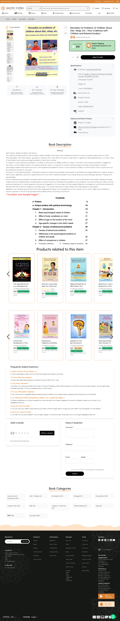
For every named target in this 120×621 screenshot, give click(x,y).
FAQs (67, 544)
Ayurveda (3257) (35, 515)
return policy (48, 388)
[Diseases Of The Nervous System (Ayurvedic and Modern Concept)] (78, 338)
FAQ (117, 1)
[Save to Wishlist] (66, 28)
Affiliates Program (87, 555)
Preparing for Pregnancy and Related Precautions (50, 343)
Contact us (109, 1)
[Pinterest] (105, 540)
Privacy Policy (100, 469)
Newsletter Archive (71, 548)
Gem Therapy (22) (36, 496)
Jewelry (35, 548)
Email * (68, 457)
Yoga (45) (99, 506)
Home (8, 19)
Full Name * (69, 444)
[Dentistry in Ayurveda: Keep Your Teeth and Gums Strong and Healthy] (50, 281)
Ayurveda (22, 19)
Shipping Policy (54, 551)
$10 (78, 46)
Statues (35, 540)
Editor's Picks (69, 567)
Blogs (67, 551)
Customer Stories (70, 563)
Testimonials (69, 559)
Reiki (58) (32, 506)
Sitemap (84, 567)
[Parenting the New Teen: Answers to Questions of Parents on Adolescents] (107, 338)
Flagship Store (103, 557)
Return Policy (53, 544)
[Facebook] (99, 540)
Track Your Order (86, 559)
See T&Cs (20, 93)
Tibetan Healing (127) (80, 506)
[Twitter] (102, 540)
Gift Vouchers (85, 563)
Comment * (70, 427)
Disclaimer (52, 540)
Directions (101, 566)
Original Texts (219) (14, 506)
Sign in (98, 1)
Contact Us (85, 540)
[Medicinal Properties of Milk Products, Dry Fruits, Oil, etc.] (78, 281)
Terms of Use (90, 469)
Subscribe (25, 541)
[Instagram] (108, 540)
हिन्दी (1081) (11, 515)
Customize (85, 544)
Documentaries (70, 555)
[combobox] (64, 8)
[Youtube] (114, 540)
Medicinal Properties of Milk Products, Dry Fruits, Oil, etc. (78, 286)
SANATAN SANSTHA (93, 69)
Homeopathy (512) (57, 496)
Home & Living (37, 559)
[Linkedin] (111, 540)
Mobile (83, 457)
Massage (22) (78, 496)
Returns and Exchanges (87, 127)
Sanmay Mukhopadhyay (22, 288)
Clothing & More (37, 551)
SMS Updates (85, 570)
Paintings (36, 555)
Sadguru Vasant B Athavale (94, 74)
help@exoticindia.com (17, 403)
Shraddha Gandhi (92, 76)
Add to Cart (98, 57)
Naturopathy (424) (102, 496)
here (58, 409)
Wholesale (84, 551)
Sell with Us (85, 548)
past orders (74, 409)
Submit (74, 474)
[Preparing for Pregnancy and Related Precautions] (50, 338)
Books (14, 19)
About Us (68, 540)
